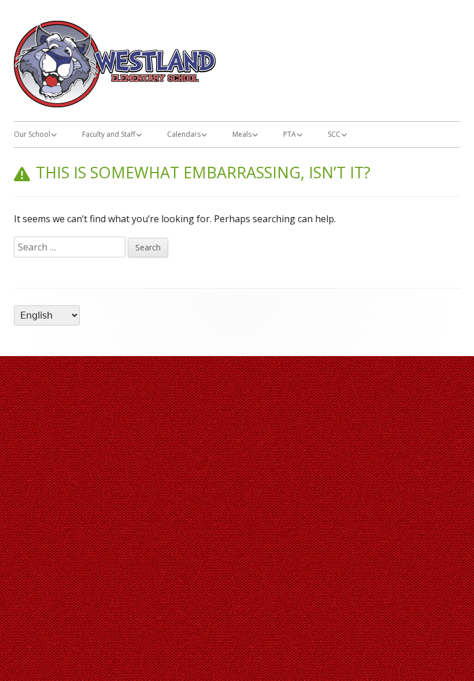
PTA (289, 134)
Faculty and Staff (108, 134)
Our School (32, 134)
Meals (241, 134)
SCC (334, 134)
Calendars (184, 134)
